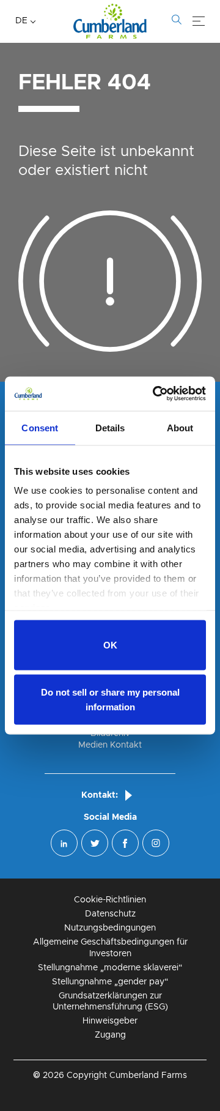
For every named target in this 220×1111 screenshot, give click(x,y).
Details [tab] (110, 427)
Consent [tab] (39, 427)
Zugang (110, 1035)
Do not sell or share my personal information (110, 699)
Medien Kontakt (110, 745)
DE (21, 21)
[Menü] (199, 21)
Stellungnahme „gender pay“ (110, 982)
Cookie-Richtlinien (110, 900)
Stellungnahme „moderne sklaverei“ (110, 968)
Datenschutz (110, 914)
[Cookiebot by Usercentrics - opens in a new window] (155, 394)
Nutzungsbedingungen (110, 928)
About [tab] (180, 427)
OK (110, 644)
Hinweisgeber (110, 1021)
